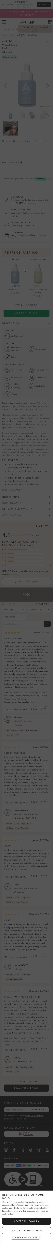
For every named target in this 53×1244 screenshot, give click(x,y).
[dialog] (26, 1217)
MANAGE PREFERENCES (25, 1237)
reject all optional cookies (26, 1230)
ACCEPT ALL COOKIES (26, 1221)
